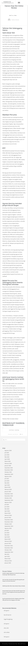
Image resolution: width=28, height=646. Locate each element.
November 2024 (9, 496)
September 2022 (9, 552)
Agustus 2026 (8, 450)
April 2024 (7, 511)
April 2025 (7, 485)
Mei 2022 (7, 554)
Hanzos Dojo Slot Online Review (14, 7)
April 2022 (7, 556)
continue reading (14, 430)
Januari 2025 (8, 491)
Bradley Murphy (15, 19)
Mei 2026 (7, 457)
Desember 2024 (9, 494)
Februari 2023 (8, 541)
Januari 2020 (8, 563)
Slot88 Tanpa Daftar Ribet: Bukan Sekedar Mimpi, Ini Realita (13, 585)
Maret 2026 (7, 461)
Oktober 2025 (8, 472)
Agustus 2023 (8, 528)
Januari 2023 (8, 543)
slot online (6, 632)
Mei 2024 (7, 509)
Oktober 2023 (8, 524)
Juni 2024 (7, 506)
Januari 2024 (8, 517)
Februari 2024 (8, 515)
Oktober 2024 (8, 498)
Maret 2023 (7, 539)
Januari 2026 (8, 465)
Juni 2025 (7, 481)
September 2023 (9, 526)
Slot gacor (6, 636)
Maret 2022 (7, 558)
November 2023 (9, 522)
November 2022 (9, 548)
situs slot (6, 628)
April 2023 (7, 537)
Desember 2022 (9, 545)
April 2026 (7, 459)
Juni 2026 (7, 455)
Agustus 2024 (8, 502)
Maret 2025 (7, 487)
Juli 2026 (7, 452)
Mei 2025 (7, 483)
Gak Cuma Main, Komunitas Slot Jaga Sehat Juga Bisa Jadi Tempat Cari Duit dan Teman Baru (13, 580)
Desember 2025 (9, 468)
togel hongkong (8, 619)
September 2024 (9, 500)
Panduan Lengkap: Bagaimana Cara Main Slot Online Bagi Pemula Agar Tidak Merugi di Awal (13, 574)
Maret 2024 (7, 513)
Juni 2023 (7, 532)
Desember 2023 (9, 519)
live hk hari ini (7, 615)
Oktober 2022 (8, 550)
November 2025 (9, 470)
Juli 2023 (7, 530)
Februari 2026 (8, 463)
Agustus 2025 (8, 476)
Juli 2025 (7, 478)
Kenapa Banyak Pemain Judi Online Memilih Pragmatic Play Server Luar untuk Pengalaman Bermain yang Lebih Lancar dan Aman (13, 592)
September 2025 (9, 474)
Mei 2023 (7, 535)
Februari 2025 (8, 489)
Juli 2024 (7, 504)
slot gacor (6, 610)
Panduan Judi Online (13, 434)
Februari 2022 (8, 561)
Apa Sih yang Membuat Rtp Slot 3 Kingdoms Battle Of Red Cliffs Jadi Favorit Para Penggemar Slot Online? (13, 599)
